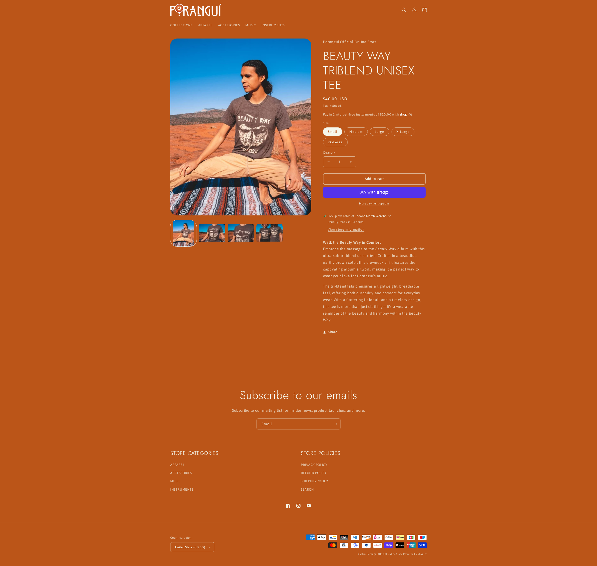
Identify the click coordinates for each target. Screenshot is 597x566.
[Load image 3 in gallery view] (241, 233)
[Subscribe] (335, 423)
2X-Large (335, 142)
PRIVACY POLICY (314, 465)
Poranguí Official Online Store (385, 554)
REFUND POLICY (314, 473)
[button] (404, 10)
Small (332, 132)
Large (379, 132)
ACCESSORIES (181, 473)
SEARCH (307, 489)
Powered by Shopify (415, 554)
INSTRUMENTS (182, 489)
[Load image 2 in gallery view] (212, 233)
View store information (346, 229)
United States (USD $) (190, 547)
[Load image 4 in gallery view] (269, 233)
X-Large (403, 132)
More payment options (374, 203)
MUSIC (175, 481)
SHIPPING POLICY (314, 481)
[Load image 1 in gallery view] (183, 233)
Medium (356, 132)
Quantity (329, 152)
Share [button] (332, 332)
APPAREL (177, 465)
